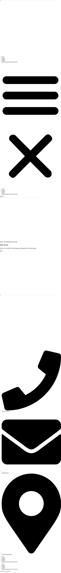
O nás (3, 56)
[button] (30, 125)
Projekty (3, 59)
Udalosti (3, 58)
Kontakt (3, 60)
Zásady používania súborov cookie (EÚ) (9, 61)
